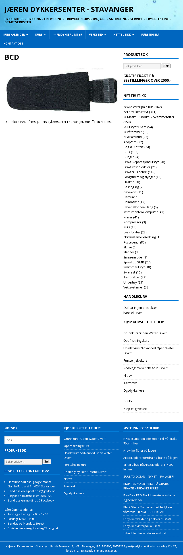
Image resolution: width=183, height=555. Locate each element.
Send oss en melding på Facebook (31, 500)
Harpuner (130, 197)
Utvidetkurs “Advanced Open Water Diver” (148, 350)
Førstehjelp (150, 34)
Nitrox (127, 375)
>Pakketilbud (132, 137)
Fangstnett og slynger (139, 177)
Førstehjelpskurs (135, 360)
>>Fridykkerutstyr (67, 34)
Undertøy (130, 282)
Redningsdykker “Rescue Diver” (145, 368)
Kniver (127, 217)
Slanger (128, 252)
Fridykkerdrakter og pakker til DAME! (147, 519)
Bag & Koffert (133, 147)
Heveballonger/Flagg (138, 207)
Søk (166, 66)
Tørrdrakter (131, 277)
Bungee (129, 157)
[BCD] (61, 112)
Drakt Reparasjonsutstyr (141, 162)
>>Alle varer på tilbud (138, 107)
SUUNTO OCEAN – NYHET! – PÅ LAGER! (148, 476)
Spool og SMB (133, 262)
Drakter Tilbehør (135, 172)
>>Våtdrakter (132, 132)
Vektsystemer (133, 287)
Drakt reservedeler (136, 167)
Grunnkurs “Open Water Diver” (145, 333)
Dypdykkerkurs (134, 390)
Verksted (96, 34)
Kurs (38, 34)
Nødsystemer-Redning (139, 237)
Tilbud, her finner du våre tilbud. (145, 533)
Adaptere (130, 142)
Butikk (127, 401)
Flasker (128, 182)
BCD (126, 152)
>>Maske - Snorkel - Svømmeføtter (148, 117)
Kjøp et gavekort (135, 409)
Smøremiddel (133, 257)
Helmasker (131, 202)
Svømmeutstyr (134, 267)
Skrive (127, 247)
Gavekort (130, 192)
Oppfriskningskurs (136, 340)
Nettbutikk (122, 34)
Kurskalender (14, 34)
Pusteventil (131, 242)
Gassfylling (131, 187)
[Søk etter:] (32, 440)
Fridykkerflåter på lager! (139, 450)
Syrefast (129, 272)
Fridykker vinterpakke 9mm (141, 526)
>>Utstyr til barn (134, 127)
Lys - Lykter (131, 232)
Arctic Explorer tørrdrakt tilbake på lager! (150, 458)
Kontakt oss (13, 43)
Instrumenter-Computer (140, 212)
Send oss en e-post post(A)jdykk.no (32, 491)
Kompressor (132, 222)
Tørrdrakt (130, 383)
